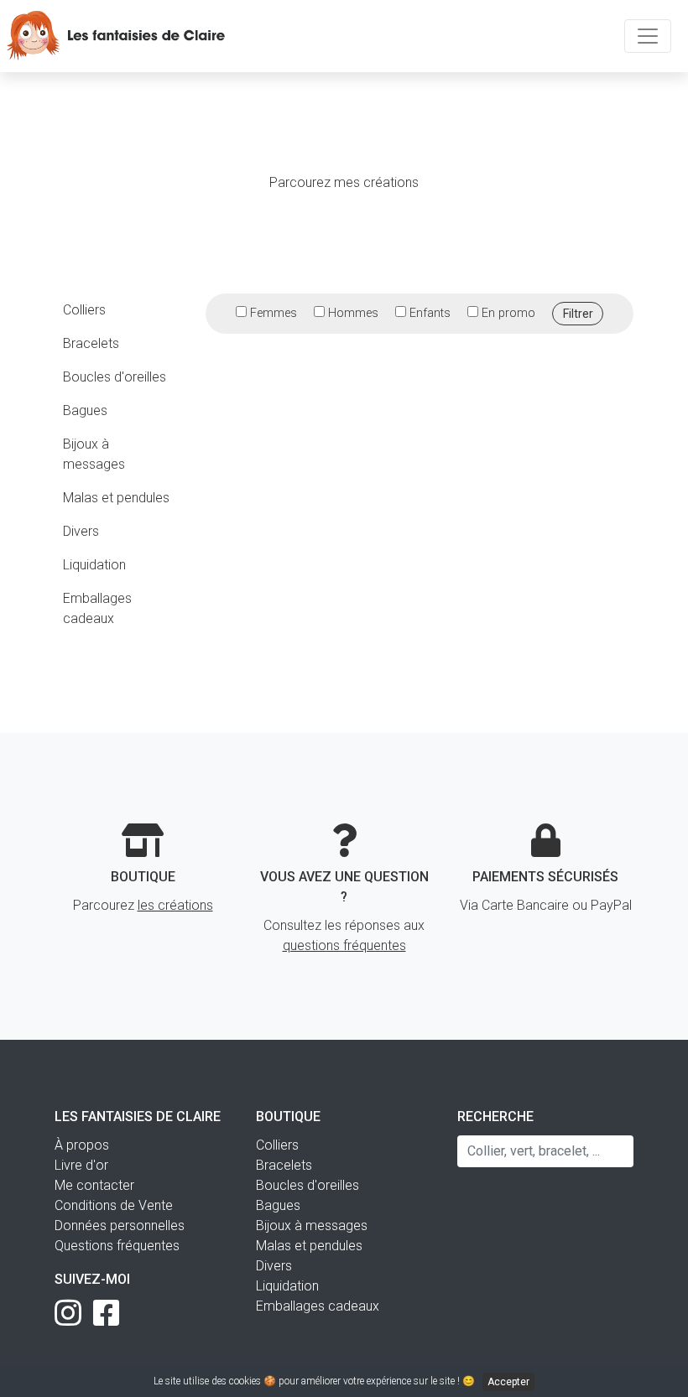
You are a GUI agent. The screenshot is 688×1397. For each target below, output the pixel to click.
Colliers (84, 310)
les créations (175, 905)
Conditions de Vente (114, 1205)
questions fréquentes (344, 945)
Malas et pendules (116, 498)
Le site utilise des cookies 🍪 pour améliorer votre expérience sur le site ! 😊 (341, 1381)
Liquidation (94, 565)
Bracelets (91, 343)
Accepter (508, 1382)
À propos (82, 1145)
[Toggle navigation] (647, 36)
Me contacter (94, 1185)
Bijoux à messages (94, 454)
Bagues (85, 410)
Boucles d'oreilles (114, 377)
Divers (81, 531)
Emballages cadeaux (97, 608)
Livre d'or (81, 1165)
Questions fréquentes (117, 1246)
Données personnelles (120, 1225)
